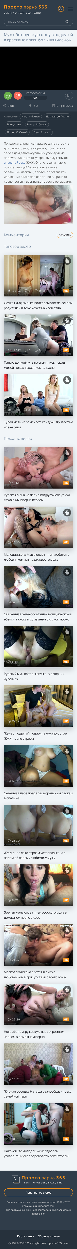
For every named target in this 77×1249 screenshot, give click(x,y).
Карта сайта (25, 1236)
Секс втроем (42, 132)
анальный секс (14, 162)
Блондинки (14, 124)
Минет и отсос (37, 124)
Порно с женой (17, 132)
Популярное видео (39, 1192)
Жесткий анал (31, 116)
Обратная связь (49, 1236)
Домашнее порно (57, 116)
